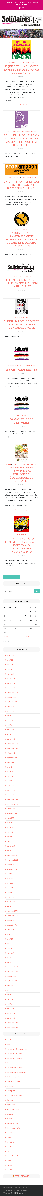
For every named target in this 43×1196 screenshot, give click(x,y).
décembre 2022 (12, 855)
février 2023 (11, 846)
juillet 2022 (10, 878)
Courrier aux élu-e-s (14, 1081)
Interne (9, 1119)
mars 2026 (10, 674)
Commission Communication (17, 1049)
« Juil (6, 637)
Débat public (14, 467)
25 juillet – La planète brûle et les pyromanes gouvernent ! (21, 69)
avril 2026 (10, 669)
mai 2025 (10, 720)
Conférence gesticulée (15, 1077)
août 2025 (10, 706)
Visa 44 (9, 1165)
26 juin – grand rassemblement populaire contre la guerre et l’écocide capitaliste (21, 239)
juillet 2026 (10, 655)
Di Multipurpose (17, 1193)
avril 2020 (10, 1004)
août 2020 (10, 985)
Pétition (9, 1133)
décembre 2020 (12, 967)
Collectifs (16, 131)
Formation (10, 1114)
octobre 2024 (11, 753)
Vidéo (9, 1160)
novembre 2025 (12, 693)
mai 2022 (10, 888)
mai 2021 (10, 944)
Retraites (10, 1146)
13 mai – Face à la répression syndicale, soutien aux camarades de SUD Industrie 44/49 (21, 545)
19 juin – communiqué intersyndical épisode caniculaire (22, 283)
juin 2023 (10, 827)
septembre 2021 (12, 925)
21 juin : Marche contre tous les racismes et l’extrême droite (21, 324)
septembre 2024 (12, 758)
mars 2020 (10, 1009)
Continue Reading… (21, 104)
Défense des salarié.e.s (15, 1095)
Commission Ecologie (16, 62)
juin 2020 (10, 995)
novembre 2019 (12, 1027)
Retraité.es (11, 1142)
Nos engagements (29, 365)
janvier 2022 (11, 906)
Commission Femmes (29, 131)
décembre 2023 (12, 799)
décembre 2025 (12, 688)
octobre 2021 (11, 920)
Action (9, 131)
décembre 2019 (12, 1023)
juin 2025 (10, 716)
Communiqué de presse (15, 1068)
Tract (9, 1151)
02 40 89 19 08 (33, 2)
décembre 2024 (12, 744)
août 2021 (10, 930)
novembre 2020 (12, 971)
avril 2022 (10, 892)
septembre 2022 (12, 869)
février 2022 (11, 902)
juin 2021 (10, 939)
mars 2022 (10, 897)
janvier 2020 (11, 1018)
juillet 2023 (10, 823)
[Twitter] (23, 8)
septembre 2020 (12, 981)
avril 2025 (10, 725)
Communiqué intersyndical (21, 276)
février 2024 (11, 790)
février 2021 (11, 957)
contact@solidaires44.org (22, 4)
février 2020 (11, 1013)
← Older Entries (12, 577)
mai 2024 (10, 776)
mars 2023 (10, 841)
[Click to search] (37, 591)
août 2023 (10, 818)
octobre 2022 (11, 864)
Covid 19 (10, 1086)
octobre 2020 (11, 976)
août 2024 (10, 762)
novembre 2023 (12, 804)
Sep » (27, 637)
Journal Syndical (12, 1123)
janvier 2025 (11, 739)
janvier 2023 (11, 851)
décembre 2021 (12, 911)
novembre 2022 (12, 860)
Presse (9, 1137)
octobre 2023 (11, 809)
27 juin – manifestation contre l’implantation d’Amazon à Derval (21, 185)
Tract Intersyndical (13, 1156)
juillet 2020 (10, 990)
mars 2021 (10, 953)
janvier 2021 (11, 962)
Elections (10, 1100)
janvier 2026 (11, 683)
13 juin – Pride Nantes (21, 369)
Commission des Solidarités (16, 1053)
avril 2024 (10, 781)
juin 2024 (10, 771)
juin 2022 (10, 883)
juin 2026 (10, 660)
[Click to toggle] (39, 19)
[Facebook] (20, 8)
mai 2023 (10, 832)
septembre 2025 (12, 702)
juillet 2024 (10, 767)
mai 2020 (10, 999)
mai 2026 (10, 665)
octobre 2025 (11, 697)
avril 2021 (10, 948)
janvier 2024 (11, 795)
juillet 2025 (10, 711)
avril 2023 (10, 837)
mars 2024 (10, 786)
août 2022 (10, 874)
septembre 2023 (12, 813)
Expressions (30, 62)
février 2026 (11, 679)
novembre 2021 (12, 916)
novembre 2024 (12, 748)
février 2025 (11, 734)
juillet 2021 (10, 934)
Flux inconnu (22, 1176)
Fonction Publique (13, 1109)
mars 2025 (10, 730)
